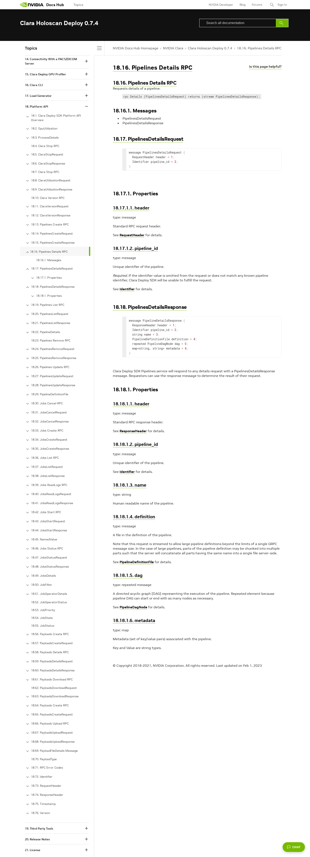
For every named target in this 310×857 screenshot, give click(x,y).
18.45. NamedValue (44, 539)
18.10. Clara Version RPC (48, 198)
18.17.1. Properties (49, 277)
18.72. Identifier (42, 777)
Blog (242, 5)
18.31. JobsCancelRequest (49, 412)
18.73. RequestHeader (46, 786)
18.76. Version (40, 813)
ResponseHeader (133, 431)
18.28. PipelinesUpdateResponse (53, 385)
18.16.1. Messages (48, 260)
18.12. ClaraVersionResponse (50, 215)
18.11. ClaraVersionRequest (50, 206)
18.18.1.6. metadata (134, 620)
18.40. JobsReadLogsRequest (51, 494)
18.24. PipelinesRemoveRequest (52, 349)
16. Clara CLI (34, 85)
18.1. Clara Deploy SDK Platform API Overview (56, 118)
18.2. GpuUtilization (44, 128)
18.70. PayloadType (44, 759)
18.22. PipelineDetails (45, 332)
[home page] (32, 4)
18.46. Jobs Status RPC (47, 548)
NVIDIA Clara (173, 48)
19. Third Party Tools (39, 828)
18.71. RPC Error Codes (47, 767)
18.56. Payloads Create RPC (50, 634)
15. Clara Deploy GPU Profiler (45, 74)
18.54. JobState (42, 618)
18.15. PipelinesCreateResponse (53, 242)
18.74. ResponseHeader (47, 795)
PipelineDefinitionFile (137, 562)
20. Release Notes (37, 839)
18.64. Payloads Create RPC (50, 705)
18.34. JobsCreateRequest (49, 439)
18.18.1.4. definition (134, 517)
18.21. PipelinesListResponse (50, 323)
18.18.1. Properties (49, 296)
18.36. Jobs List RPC (45, 458)
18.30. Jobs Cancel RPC (47, 403)
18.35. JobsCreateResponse (50, 449)
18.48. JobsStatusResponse (50, 566)
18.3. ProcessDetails (45, 137)
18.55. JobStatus (42, 626)
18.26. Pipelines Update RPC (50, 367)
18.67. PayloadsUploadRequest (52, 732)
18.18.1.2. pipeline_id (135, 444)
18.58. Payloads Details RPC (50, 652)
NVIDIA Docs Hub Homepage (135, 48)
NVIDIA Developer (221, 5)
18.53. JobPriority (43, 610)
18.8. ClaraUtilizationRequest (50, 180)
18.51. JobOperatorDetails (49, 594)
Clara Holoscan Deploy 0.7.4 (210, 48)
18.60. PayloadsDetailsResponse (53, 670)
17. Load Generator (38, 96)
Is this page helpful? (265, 66)
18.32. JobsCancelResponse (50, 421)
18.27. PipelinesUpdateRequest (52, 376)
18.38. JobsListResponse (48, 476)
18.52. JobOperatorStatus (49, 602)
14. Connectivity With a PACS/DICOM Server (51, 61)
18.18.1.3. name (129, 485)
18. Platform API (36, 106)
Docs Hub (55, 4)
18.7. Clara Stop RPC (45, 172)
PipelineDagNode (133, 607)
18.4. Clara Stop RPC (45, 146)
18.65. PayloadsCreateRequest (52, 714)
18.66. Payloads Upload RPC (50, 723)
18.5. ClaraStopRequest (47, 154)
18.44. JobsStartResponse (49, 530)
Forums (257, 5)
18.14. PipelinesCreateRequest (52, 233)
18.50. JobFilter (41, 585)
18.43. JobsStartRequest (48, 521)
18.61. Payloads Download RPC (52, 679)
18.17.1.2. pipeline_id (135, 248)
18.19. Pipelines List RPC (47, 305)
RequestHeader (132, 235)
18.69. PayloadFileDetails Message (54, 751)
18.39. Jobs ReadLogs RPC (49, 485)
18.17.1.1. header (131, 208)
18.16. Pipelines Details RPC (259, 48)
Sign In (282, 5)
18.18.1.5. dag (128, 575)
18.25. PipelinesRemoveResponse (53, 358)
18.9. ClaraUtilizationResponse (51, 189)
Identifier (127, 289)
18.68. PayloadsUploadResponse (53, 742)
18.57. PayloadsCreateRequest (52, 643)
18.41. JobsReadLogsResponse (52, 503)
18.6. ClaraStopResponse (48, 163)
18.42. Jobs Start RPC (46, 512)
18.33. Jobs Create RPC (47, 430)
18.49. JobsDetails (43, 576)
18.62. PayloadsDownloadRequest (54, 688)
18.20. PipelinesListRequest (49, 314)
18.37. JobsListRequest (47, 467)
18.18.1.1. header (131, 404)
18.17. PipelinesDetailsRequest (148, 139)
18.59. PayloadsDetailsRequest (52, 661)
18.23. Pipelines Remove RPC (50, 340)
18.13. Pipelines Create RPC (50, 224)
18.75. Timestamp (43, 804)
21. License (32, 850)
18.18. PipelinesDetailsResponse (150, 307)
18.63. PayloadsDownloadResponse (55, 696)
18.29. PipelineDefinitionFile (49, 394)
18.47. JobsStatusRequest (49, 557)
